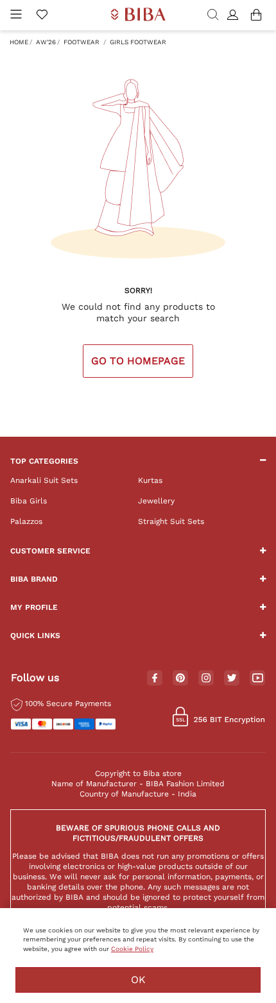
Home (19, 42)
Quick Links (35, 635)
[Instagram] (206, 678)
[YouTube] (258, 678)
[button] (234, 15)
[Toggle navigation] (16, 15)
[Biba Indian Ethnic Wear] (138, 15)
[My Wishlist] (41, 15)
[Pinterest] (180, 678)
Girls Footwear (138, 42)
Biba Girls (28, 500)
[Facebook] (154, 678)
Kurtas (150, 480)
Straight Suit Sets (171, 521)
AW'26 (46, 42)
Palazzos (26, 521)
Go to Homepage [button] (138, 361)
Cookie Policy (132, 948)
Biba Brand (34, 579)
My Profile (34, 607)
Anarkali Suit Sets (44, 480)
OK (138, 979)
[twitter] (232, 678)
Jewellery (156, 500)
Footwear (81, 42)
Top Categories (44, 461)
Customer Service (50, 550)
